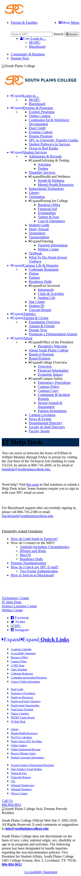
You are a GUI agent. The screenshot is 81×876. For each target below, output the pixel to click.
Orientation (37, 197)
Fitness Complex (20, 713)
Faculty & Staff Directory (47, 427)
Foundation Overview (44, 322)
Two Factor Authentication (39, 571)
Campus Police (48, 387)
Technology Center (15, 598)
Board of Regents (41, 354)
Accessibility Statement (23, 653)
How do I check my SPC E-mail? (34, 567)
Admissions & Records (45, 156)
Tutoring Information (53, 245)
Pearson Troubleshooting (28, 563)
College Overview (48, 362)
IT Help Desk (11, 602)
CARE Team (17, 665)
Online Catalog (39, 116)
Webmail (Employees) (22, 785)
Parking (34, 277)
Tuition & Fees (48, 217)
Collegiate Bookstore (44, 269)
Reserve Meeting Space (23, 753)
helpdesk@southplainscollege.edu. (26, 469)
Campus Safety (46, 378)
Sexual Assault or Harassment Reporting (32, 765)
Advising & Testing (49, 160)
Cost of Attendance (51, 221)
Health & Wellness (51, 180)
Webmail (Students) (21, 789)
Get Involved (45, 286)
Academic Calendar (21, 649)
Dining (34, 273)
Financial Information (53, 370)
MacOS (25, 555)
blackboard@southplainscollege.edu (27, 516)
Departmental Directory (45, 423)
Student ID (36, 306)
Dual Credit (37, 128)
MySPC (34, 42)
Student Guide (39, 225)
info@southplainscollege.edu (27, 828)
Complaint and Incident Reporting (29, 677)
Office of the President (51, 342)
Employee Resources (22, 697)
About (22, 338)
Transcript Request (21, 777)
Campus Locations (42, 415)
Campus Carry (48, 391)
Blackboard (37, 46)
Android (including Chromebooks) (44, 547)
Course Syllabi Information (25, 681)
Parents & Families (24, 22)
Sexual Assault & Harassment (50, 405)
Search (58, 34)
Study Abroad (39, 229)
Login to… (34, 38)
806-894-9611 (12, 864)
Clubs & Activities (51, 294)
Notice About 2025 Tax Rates (26, 741)
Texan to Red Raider (43, 148)
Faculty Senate (39, 431)
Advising (44, 164)
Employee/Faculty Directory (26, 701)
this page (32, 484)
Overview (45, 366)
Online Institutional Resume (25, 749)
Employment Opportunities (25, 705)
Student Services (29, 152)
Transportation (39, 237)
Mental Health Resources (56, 185)
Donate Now (20, 58)
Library (34, 193)
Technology (37, 233)
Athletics (24, 314)
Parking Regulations (52, 411)
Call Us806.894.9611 (11, 803)
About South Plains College (48, 350)
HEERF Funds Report (23, 717)
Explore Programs (41, 112)
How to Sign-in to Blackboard (32, 575)
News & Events (40, 419)
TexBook (35, 253)
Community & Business (28, 54)
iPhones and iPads (33, 551)
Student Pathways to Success (49, 144)
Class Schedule (19, 669)
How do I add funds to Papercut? (34, 539)
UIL (13, 781)
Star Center (37, 302)
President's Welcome (52, 346)
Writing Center (48, 249)
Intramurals (46, 290)
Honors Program (40, 136)
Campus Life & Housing (35, 265)
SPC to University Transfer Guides (53, 140)
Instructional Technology (46, 189)
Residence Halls (40, 281)
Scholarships (47, 213)
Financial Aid (47, 209)
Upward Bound (40, 310)
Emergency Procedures (54, 382)
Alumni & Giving (30, 318)
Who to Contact (19, 793)
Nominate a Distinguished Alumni (53, 334)
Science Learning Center (19, 606)
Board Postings (39, 358)
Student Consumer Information (27, 757)
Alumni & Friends (42, 326)
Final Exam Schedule (22, 709)
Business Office (49, 205)
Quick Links (36, 639)
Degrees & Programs (32, 108)
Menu (70, 22)
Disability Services (42, 172)
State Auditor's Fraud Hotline (26, 769)
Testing (43, 168)
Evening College (41, 132)
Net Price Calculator (21, 737)
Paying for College (49, 201)
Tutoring (41, 241)
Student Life (46, 298)
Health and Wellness (50, 176)
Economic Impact (50, 374)
